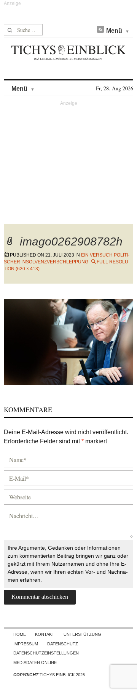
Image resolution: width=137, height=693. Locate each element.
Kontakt (44, 634)
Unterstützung (82, 634)
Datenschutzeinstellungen (46, 653)
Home (19, 634)
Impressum (25, 644)
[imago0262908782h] (68, 341)
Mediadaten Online (35, 662)
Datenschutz (62, 644)
